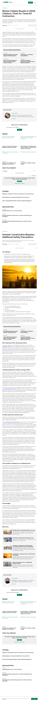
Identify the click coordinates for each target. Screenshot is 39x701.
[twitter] (19, 28)
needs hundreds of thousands (10, 388)
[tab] (5, 171)
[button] (3, 2)
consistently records (6, 346)
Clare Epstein (4, 244)
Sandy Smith (4, 25)
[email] (22, 28)
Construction (4, 231)
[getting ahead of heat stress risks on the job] (7, 532)
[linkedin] (17, 28)
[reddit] (21, 28)
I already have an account (19, 183)
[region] (19, 173)
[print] (36, 28)
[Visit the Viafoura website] (34, 175)
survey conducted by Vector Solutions (11, 422)
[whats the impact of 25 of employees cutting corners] (7, 564)
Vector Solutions (22, 581)
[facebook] (16, 28)
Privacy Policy (4, 699)
